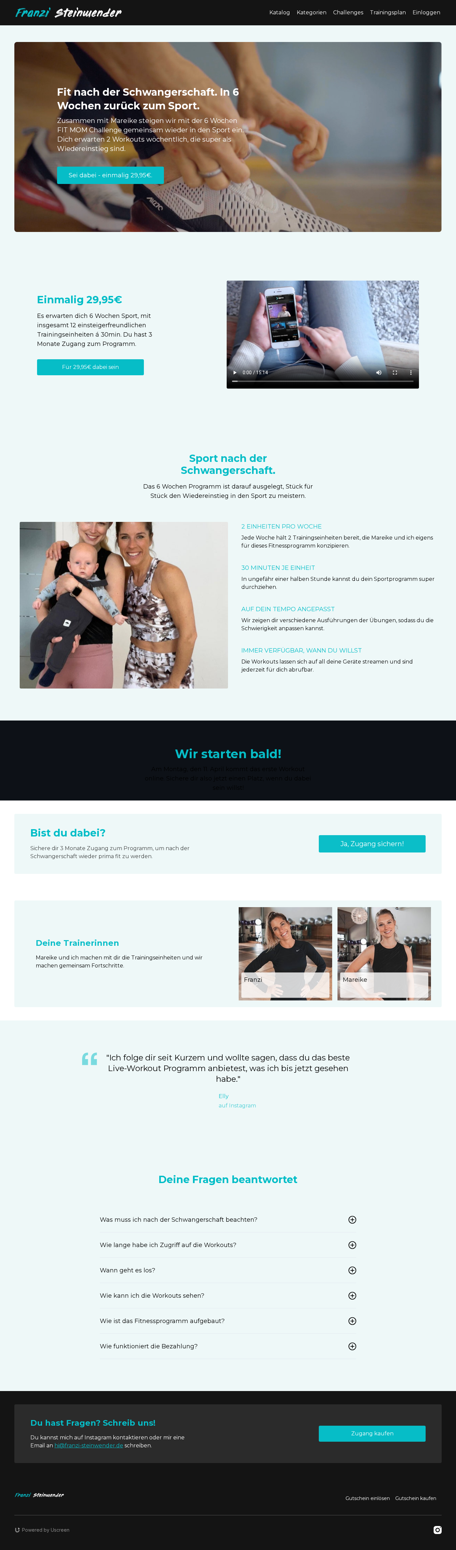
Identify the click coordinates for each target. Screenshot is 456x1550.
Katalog (279, 12)
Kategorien (311, 12)
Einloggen (426, 12)
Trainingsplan (388, 12)
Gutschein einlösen (368, 1498)
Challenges (348, 12)
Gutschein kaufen (415, 1498)
